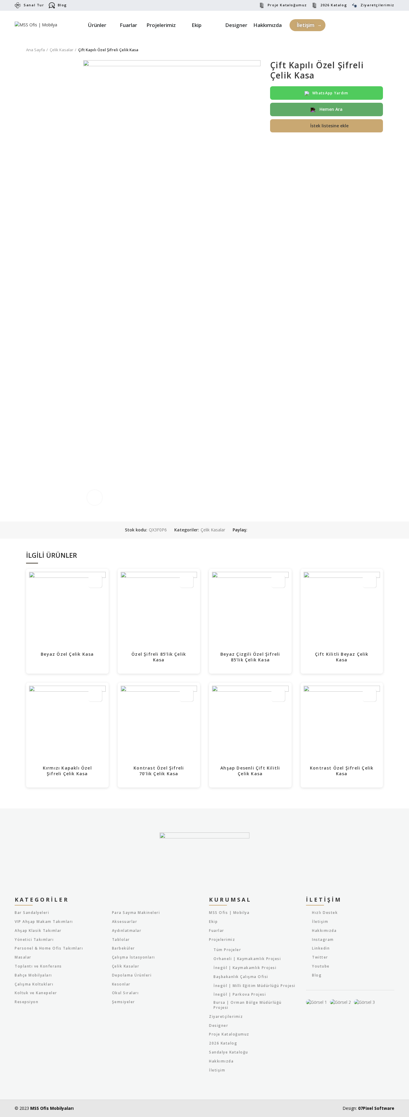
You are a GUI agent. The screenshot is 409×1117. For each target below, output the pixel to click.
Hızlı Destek (325, 912)
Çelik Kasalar (61, 49)
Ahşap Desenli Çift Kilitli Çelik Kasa (250, 771)
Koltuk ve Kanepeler (36, 993)
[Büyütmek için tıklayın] (94, 497)
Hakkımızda (221, 1061)
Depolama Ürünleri (132, 975)
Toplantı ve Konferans (38, 966)
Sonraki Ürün (380, 50)
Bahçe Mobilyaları (33, 975)
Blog (62, 5)
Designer (218, 1025)
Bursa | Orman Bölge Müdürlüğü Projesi (247, 1005)
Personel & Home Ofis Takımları (49, 948)
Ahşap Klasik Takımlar (38, 930)
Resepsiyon (26, 1002)
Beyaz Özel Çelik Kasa (67, 654)
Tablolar (121, 939)
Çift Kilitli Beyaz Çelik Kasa (342, 657)
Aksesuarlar (124, 921)
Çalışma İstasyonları (133, 957)
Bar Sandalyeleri (32, 912)
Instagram (323, 939)
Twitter (320, 957)
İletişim (217, 1070)
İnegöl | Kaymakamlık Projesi (244, 967)
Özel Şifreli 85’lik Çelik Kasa (158, 657)
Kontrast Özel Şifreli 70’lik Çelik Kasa (159, 771)
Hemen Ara (330, 109)
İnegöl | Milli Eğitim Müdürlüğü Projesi (254, 985)
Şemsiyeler (123, 1002)
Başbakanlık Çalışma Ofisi (240, 976)
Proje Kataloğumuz (287, 5)
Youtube (321, 966)
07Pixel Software (376, 1108)
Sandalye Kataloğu (228, 1052)
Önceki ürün (368, 50)
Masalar (23, 957)
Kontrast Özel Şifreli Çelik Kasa (341, 771)
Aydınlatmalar (127, 930)
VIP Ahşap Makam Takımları (44, 921)
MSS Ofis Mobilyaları (52, 1108)
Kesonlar (121, 984)
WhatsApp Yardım (330, 93)
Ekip (213, 921)
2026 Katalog (333, 5)
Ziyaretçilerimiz (377, 5)
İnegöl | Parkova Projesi (239, 994)
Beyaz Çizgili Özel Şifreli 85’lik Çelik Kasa (250, 657)
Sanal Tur (34, 5)
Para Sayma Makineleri (136, 912)
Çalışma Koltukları (34, 984)
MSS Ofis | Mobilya (229, 912)
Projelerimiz (222, 939)
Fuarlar (216, 930)
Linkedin (321, 948)
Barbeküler (123, 948)
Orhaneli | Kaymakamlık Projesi (247, 958)
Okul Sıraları (125, 993)
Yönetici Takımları (34, 939)
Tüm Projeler (227, 949)
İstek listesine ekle (329, 126)
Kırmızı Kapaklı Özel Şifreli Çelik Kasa (67, 771)
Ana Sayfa (35, 49)
